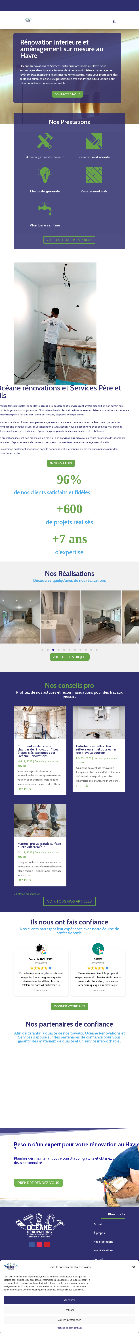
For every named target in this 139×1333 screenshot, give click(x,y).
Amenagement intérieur (45, 157)
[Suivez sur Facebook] (32, 1244)
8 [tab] (80, 650)
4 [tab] (59, 650)
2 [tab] (48, 650)
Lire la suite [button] (41, 990)
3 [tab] (53, 650)
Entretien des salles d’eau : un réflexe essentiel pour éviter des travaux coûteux (97, 749)
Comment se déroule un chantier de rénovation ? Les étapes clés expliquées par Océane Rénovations (38, 751)
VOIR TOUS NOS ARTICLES (69, 901)
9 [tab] (86, 650)
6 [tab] (69, 650)
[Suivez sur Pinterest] (47, 1244)
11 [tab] (97, 650)
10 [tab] (91, 650)
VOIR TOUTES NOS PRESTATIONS (69, 240)
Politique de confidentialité (69, 1328)
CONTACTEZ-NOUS (67, 94)
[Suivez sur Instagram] (39, 1244)
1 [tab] (42, 650)
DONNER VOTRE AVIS (69, 1006)
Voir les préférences (69, 1319)
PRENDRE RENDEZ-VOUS (38, 1183)
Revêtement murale (94, 157)
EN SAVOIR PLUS (61, 463)
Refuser (69, 1309)
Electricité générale (45, 191)
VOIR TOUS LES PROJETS (69, 657)
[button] (133, 1267)
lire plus (24, 789)
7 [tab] (75, 650)
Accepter (69, 1300)
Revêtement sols (94, 191)
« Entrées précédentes (27, 893)
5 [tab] (64, 650)
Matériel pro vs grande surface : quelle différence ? (40, 845)
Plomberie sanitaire (45, 225)
